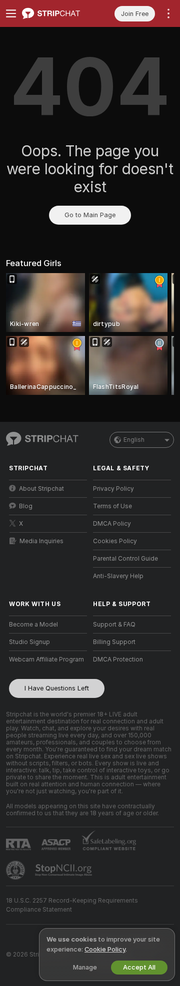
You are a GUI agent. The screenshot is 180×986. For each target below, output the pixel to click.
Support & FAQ (114, 624)
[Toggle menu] (11, 13)
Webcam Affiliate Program (46, 659)
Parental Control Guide (125, 558)
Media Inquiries (42, 541)
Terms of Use (112, 506)
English (134, 439)
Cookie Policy (105, 949)
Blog (25, 506)
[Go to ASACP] (57, 844)
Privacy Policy (113, 488)
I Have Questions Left (56, 688)
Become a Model (33, 624)
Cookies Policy (115, 541)
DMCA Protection (118, 659)
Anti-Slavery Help (118, 576)
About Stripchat (41, 488)
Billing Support (114, 642)
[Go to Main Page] (56, 13)
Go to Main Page (90, 215)
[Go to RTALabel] (19, 844)
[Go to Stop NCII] (64, 870)
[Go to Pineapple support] (16, 870)
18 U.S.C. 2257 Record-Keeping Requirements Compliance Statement (72, 905)
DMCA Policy (112, 523)
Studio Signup (29, 642)
